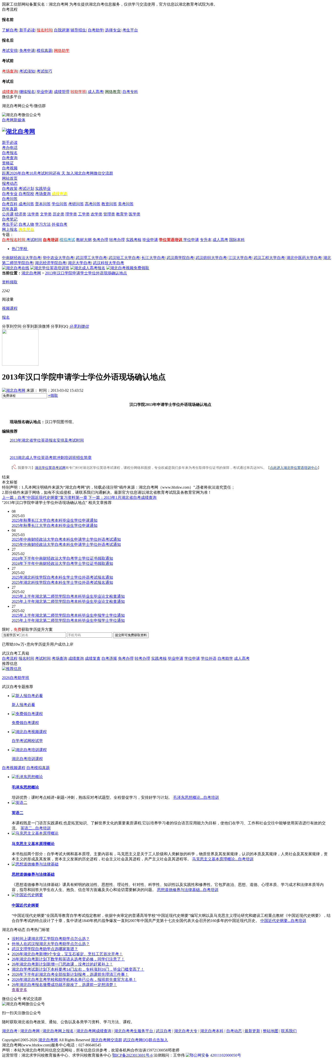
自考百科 (10, 204)
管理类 (109, 214)
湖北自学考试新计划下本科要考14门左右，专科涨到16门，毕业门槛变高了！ (78, 969)
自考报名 (10, 153)
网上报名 (10, 229)
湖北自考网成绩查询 (93, 1031)
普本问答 (43, 204)
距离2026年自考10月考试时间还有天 (34, 173)
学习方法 (43, 224)
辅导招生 (78, 30)
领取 (53, 395)
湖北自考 (10, 1031)
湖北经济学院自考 (50, 263)
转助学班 (78, 92)
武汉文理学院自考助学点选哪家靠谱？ (45, 949)
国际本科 (237, 240)
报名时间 (44, 30)
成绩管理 (61, 92)
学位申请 (191, 240)
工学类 (84, 214)
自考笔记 (10, 219)
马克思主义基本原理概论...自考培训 (223, 859)
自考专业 (10, 194)
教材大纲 (84, 240)
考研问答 (76, 204)
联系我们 (289, 1031)
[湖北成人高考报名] (87, 268)
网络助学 (61, 50)
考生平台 (130, 30)
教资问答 (109, 204)
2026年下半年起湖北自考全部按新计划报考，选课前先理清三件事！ (70, 974)
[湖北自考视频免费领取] (127, 268)
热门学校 (19, 249)
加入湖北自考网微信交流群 (89, 173)
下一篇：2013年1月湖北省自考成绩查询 (122, 497)
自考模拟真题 (38, 768)
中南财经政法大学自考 (21, 258)
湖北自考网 (31, 273)
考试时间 (34, 240)
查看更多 (19, 990)
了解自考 (10, 30)
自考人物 (26, 224)
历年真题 (10, 209)
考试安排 (10, 50)
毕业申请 (44, 92)
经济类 (20, 214)
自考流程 (10, 658)
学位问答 (59, 204)
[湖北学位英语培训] (49, 268)
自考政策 (10, 188)
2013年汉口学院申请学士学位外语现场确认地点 (86, 273)
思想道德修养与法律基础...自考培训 (187, 890)
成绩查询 (10, 92)
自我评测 (61, 30)
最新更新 (252, 1031)
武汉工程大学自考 (269, 258)
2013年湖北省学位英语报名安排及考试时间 (47, 440)
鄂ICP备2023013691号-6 (132, 1055)
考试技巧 (44, 71)
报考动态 (10, 183)
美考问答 (126, 204)
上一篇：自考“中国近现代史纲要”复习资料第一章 (44, 497)
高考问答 (92, 204)
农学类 (96, 214)
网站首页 (10, 178)
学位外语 (208, 658)
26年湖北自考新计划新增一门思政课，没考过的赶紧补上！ (62, 964)
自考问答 (10, 199)
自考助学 (95, 30)
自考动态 (234, 1031)
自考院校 (26, 194)
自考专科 (130, 92)
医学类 (134, 214)
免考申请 (27, 50)
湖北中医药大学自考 (304, 258)
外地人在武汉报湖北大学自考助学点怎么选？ (51, 944)
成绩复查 (92, 658)
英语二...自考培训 (35, 828)
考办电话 (10, 148)
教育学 (122, 214)
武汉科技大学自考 (108, 263)
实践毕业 (43, 188)
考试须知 (27, 71)
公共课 (8, 214)
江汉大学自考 (240, 258)
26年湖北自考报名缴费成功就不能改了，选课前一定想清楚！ (64, 985)
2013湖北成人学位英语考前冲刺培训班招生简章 (51, 458)
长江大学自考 (153, 258)
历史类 (58, 214)
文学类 (46, 214)
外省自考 (59, 224)
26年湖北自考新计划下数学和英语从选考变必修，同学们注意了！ (68, 959)
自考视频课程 (13, 768)
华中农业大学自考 (58, 258)
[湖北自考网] (18, 131)
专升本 (206, 240)
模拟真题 (44, 50)
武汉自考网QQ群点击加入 (145, 1040)
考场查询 (10, 71)
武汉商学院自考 (180, 258)
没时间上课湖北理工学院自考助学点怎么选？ (51, 939)
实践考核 (133, 240)
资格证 (8, 163)
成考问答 (26, 204)
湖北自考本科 (212, 1031)
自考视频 (10, 168)
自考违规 (109, 658)
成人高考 (95, 92)
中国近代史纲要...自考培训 (283, 921)
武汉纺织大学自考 (211, 258)
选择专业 (113, 30)
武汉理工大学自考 (91, 258)
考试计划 (26, 188)
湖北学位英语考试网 (50, 468)
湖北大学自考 (79, 263)
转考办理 (117, 240)
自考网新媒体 (13, 120)
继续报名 (27, 92)
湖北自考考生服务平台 (134, 1031)
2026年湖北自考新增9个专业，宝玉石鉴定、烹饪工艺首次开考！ (67, 954)
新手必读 (27, 30)
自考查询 (10, 158)
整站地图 (270, 1031)
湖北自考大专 (185, 1031)
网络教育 (113, 92)
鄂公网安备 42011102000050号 (215, 1055)
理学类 (71, 214)
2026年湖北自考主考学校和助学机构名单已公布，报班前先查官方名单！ (74, 979)
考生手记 (10, 224)
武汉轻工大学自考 (124, 258)
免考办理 (100, 240)
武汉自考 (163, 1031)
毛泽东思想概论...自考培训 (196, 797)
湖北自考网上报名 (58, 1031)
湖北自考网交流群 (106, 1040)
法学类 (33, 214)
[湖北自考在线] (15, 268)
